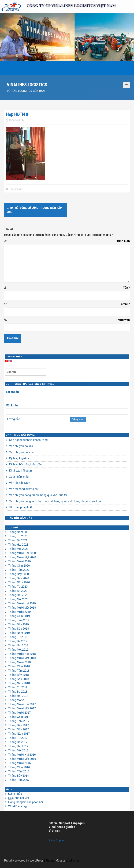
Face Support (57, 840)
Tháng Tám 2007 (18, 779)
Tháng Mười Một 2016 (22, 758)
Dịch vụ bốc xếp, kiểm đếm (25, 464)
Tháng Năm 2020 (19, 582)
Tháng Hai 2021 (18, 544)
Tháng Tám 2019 (18, 620)
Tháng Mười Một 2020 (22, 557)
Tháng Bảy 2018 (18, 674)
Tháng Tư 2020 (18, 586)
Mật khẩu (12, 405)
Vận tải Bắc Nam (19, 482)
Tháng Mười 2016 (19, 763)
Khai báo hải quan (20, 470)
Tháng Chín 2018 (19, 666)
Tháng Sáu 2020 (18, 578)
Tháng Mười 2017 (19, 712)
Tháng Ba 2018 (17, 691)
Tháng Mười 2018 (19, 662)
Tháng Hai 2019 (18, 645)
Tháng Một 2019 (18, 649)
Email (125, 303)
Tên (126, 287)
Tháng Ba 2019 (17, 641)
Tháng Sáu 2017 (18, 729)
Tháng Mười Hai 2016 (22, 754)
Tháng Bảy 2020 (18, 574)
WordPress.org (17, 806)
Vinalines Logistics (27, 84)
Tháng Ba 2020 (17, 590)
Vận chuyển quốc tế (21, 452)
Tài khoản (12, 391)
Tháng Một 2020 (18, 599)
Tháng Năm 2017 (19, 733)
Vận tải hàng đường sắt (23, 488)
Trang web (123, 319)
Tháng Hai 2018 (18, 695)
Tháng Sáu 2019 (18, 628)
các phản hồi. (26, 802)
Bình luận (123, 240)
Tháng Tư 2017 (18, 737)
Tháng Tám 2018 (18, 670)
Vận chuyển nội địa (21, 446)
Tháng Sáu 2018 (18, 679)
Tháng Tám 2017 (18, 721)
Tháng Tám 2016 (18, 771)
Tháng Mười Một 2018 (22, 658)
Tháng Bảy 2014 (18, 775)
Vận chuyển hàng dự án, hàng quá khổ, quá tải (38, 495)
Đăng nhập (78, 419)
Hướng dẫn (13, 419)
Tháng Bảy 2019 (18, 624)
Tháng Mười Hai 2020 (22, 553)
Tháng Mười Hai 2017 (22, 704)
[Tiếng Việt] (7, 360)
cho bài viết (18, 797)
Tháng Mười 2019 (19, 611)
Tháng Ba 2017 (17, 742)
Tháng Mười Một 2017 (22, 708)
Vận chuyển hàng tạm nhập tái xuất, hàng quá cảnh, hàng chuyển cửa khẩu (55, 501)
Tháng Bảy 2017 (18, 725)
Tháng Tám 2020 (18, 569)
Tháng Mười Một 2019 (22, 607)
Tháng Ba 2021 (17, 540)
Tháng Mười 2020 (19, 561)
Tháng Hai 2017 (18, 746)
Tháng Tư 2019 (18, 637)
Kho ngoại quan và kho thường (28, 439)
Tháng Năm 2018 (19, 683)
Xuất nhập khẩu (19, 476)
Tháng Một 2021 (18, 548)
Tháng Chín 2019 (19, 616)
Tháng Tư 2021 (18, 536)
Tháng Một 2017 (18, 750)
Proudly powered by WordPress (23, 860)
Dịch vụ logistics (19, 458)
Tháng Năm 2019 (19, 632)
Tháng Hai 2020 (18, 595)
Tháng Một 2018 (18, 700)
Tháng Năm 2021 (19, 532)
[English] (11, 360)
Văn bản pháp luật (20, 507)
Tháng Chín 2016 (19, 767)
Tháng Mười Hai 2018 (22, 653)
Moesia (60, 860)
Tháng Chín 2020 (19, 565)
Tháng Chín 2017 (19, 716)
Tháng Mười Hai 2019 (22, 603)
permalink (18, 189)
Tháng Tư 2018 (18, 687)
